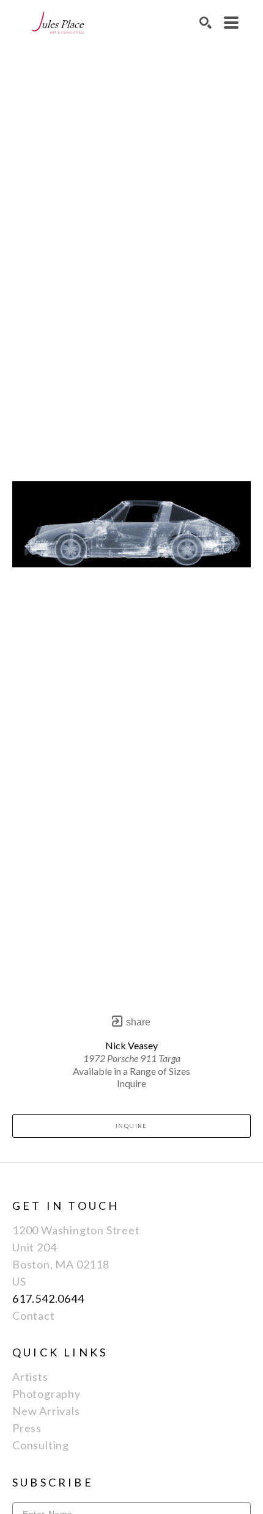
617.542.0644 (48, 1298)
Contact (33, 1315)
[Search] (205, 22)
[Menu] (231, 22)
